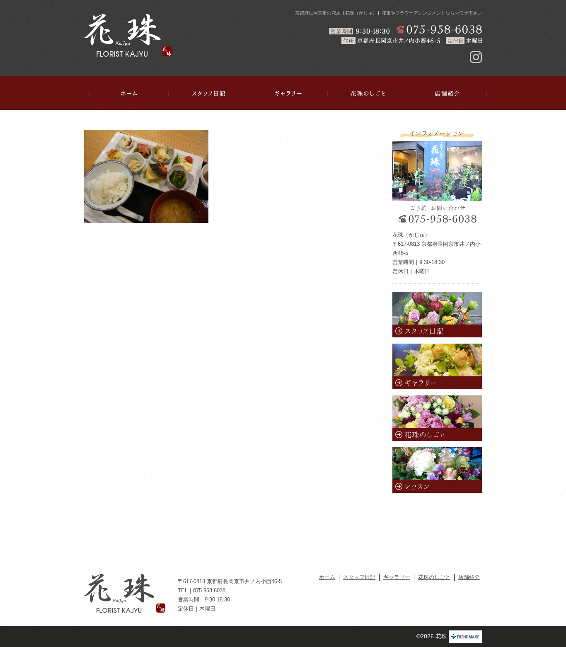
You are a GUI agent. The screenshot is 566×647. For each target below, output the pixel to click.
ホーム (129, 93)
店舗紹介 (447, 93)
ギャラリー (288, 93)
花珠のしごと (367, 93)
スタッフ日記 (208, 93)
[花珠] (128, 35)
